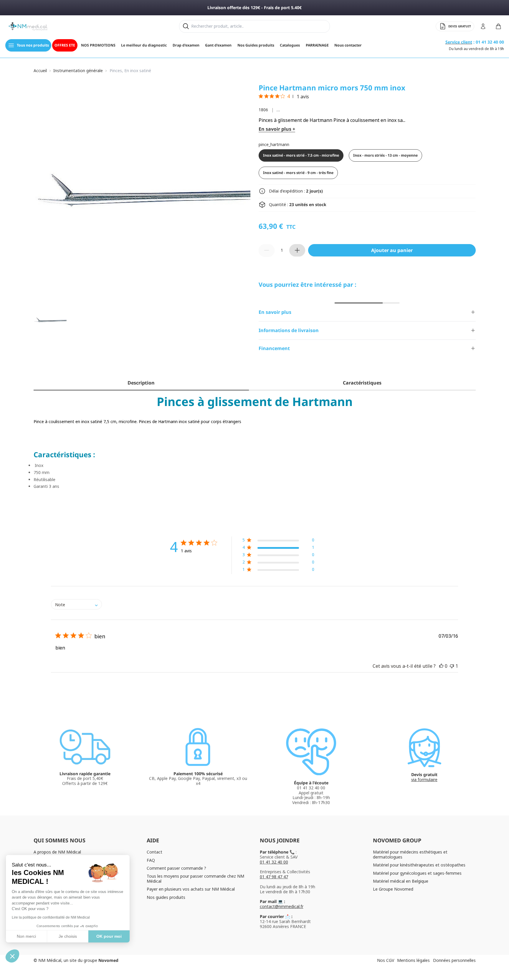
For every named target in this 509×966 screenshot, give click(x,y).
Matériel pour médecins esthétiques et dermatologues (410, 854)
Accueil (40, 70)
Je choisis (68, 936)
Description (141, 383)
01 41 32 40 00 (274, 862)
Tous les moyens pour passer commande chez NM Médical (195, 878)
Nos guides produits (166, 897)
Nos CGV (385, 960)
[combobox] (76, 604)
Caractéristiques (362, 383)
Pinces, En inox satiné (130, 70)
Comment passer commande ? (176, 868)
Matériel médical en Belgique (400, 881)
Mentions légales (413, 960)
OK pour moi (109, 936)
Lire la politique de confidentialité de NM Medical (51, 917)
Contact (154, 852)
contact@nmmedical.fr (281, 906)
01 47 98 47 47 (274, 876)
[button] (278, 541)
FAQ (151, 860)
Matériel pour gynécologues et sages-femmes (417, 873)
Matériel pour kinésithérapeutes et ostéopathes (419, 865)
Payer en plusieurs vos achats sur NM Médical (191, 889)
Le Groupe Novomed (393, 889)
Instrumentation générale (78, 70)
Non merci (26, 936)
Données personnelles (454, 960)
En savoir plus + (277, 129)
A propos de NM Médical (57, 852)
